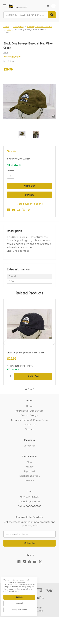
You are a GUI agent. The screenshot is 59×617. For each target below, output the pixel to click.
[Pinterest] (29, 209)
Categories (29, 445)
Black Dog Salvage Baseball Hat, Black (25, 352)
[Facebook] (8, 209)
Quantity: (10, 170)
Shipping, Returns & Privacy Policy (29, 420)
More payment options (29, 203)
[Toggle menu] (5, 6)
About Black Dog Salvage (30, 410)
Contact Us (29, 424)
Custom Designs (29, 415)
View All (29, 480)
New (29, 462)
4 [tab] (33, 389)
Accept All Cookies (19, 610)
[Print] (18, 209)
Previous (4, 343)
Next (54, 343)
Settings (19, 597)
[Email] (13, 209)
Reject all (19, 603)
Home (29, 406)
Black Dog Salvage (29, 476)
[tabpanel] (29, 342)
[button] (29, 571)
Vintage (29, 466)
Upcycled (29, 471)
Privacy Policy (12, 591)
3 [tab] (31, 389)
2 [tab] (28, 389)
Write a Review (11, 56)
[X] (23, 209)
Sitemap (29, 429)
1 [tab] (26, 389)
